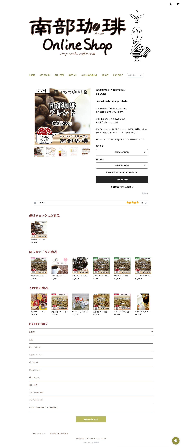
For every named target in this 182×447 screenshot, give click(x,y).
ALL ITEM (59, 75)
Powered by (88, 442)
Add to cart (122, 179)
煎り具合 (100, 146)
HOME (32, 75)
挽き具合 (100, 159)
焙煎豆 (32, 332)
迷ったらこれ (34, 377)
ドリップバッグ (34, 347)
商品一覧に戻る (91, 419)
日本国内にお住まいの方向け (122, 187)
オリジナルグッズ (35, 400)
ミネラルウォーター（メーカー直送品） (43, 407)
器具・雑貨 (33, 385)
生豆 (31, 340)
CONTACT (118, 75)
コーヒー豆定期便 (36, 392)
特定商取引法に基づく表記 (59, 434)
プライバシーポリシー (38, 434)
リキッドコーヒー (35, 355)
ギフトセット (34, 362)
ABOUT (105, 75)
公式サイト (72, 75)
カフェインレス (34, 370)
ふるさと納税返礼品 (89, 75)
